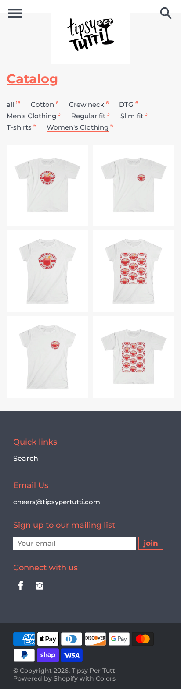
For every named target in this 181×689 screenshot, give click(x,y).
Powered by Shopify (45, 678)
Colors (106, 678)
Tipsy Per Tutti (94, 671)
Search (25, 458)
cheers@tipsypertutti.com (56, 502)
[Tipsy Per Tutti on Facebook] (20, 591)
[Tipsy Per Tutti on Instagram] (39, 591)
